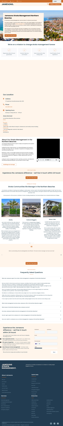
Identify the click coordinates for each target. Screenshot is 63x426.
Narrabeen (5, 125)
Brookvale (5, 130)
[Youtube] (58, 423)
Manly (4, 119)
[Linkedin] (54, 423)
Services (4, 396)
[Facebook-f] (51, 423)
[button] (1, 220)
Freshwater (5, 128)
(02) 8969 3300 (8, 107)
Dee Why (5, 122)
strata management (20, 24)
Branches (34, 396)
